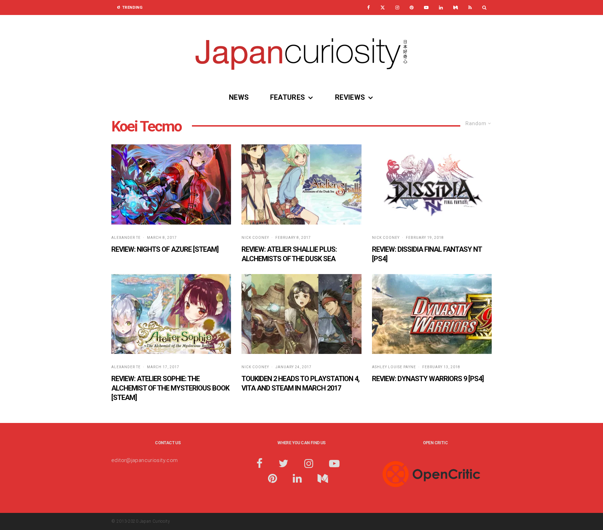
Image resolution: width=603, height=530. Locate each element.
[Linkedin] (441, 7)
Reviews (350, 97)
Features (287, 97)
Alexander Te (126, 238)
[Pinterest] (411, 7)
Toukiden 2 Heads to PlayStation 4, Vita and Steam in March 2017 (300, 383)
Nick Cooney (255, 238)
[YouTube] (426, 7)
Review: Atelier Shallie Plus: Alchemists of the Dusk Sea (289, 254)
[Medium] (455, 7)
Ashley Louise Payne (394, 367)
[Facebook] (368, 7)
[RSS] (470, 7)
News (239, 97)
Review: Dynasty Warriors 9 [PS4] (428, 378)
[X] (382, 7)
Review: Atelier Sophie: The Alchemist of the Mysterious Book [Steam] (170, 387)
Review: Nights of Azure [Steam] (164, 249)
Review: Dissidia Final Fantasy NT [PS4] (427, 254)
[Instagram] (397, 7)
